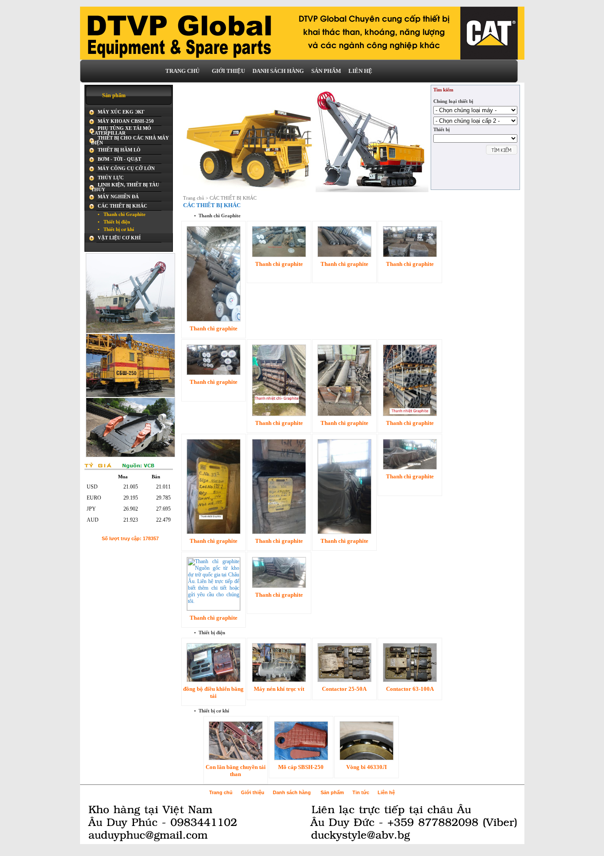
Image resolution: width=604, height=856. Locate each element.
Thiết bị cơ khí (116, 229)
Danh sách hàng (292, 792)
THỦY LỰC (111, 177)
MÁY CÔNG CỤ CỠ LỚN (126, 168)
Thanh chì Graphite (121, 214)
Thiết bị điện (114, 222)
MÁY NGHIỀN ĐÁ (118, 196)
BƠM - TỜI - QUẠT (119, 159)
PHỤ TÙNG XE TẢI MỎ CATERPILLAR (121, 131)
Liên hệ (386, 792)
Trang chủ (193, 198)
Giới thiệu (252, 792)
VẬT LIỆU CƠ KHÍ (119, 237)
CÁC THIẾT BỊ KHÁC (122, 206)
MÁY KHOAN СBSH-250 (126, 121)
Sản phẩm (332, 792)
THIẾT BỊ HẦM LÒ (119, 150)
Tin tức (360, 792)
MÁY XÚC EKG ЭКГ (121, 112)
